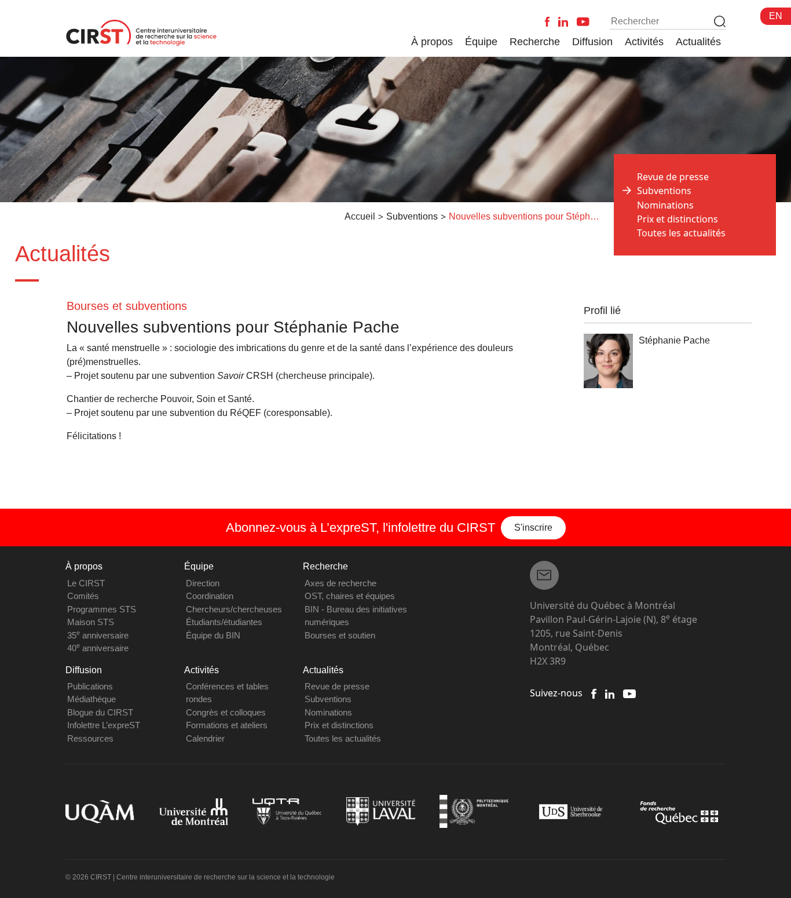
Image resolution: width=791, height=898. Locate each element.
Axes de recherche (340, 583)
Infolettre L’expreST (103, 725)
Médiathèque (91, 699)
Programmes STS (101, 609)
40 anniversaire (98, 648)
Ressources (90, 738)
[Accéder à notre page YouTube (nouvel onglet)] (629, 693)
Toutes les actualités (681, 233)
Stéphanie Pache (674, 340)
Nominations (665, 205)
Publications (90, 686)
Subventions (328, 699)
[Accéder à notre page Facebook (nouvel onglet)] (593, 693)
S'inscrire (533, 527)
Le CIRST (86, 583)
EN (775, 16)
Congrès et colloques (226, 712)
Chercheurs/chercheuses (234, 609)
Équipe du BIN (213, 635)
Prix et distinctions (677, 219)
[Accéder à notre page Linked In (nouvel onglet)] (610, 693)
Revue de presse (673, 176)
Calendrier (205, 738)
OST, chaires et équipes (350, 596)
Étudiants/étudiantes (224, 622)
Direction (202, 583)
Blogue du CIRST (100, 712)
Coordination (209, 596)
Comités (83, 596)
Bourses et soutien (340, 635)
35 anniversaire (98, 635)
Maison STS (90, 622)
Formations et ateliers (227, 725)
